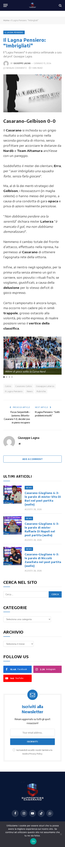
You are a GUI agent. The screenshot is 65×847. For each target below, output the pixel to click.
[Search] (60, 5)
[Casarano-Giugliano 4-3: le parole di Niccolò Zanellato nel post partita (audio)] (12, 556)
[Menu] (5, 5)
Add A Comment (32, 459)
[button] (4, 377)
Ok (33, 841)
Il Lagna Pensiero (14, 32)
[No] (60, 834)
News (30, 391)
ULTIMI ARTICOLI (17, 476)
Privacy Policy (35, 753)
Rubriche (41, 391)
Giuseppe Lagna (22, 63)
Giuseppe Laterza (45, 386)
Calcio (8, 386)
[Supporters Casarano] (32, 5)
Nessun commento (16, 68)
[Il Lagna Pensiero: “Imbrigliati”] (32, 93)
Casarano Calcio (23, 386)
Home (6, 20)
